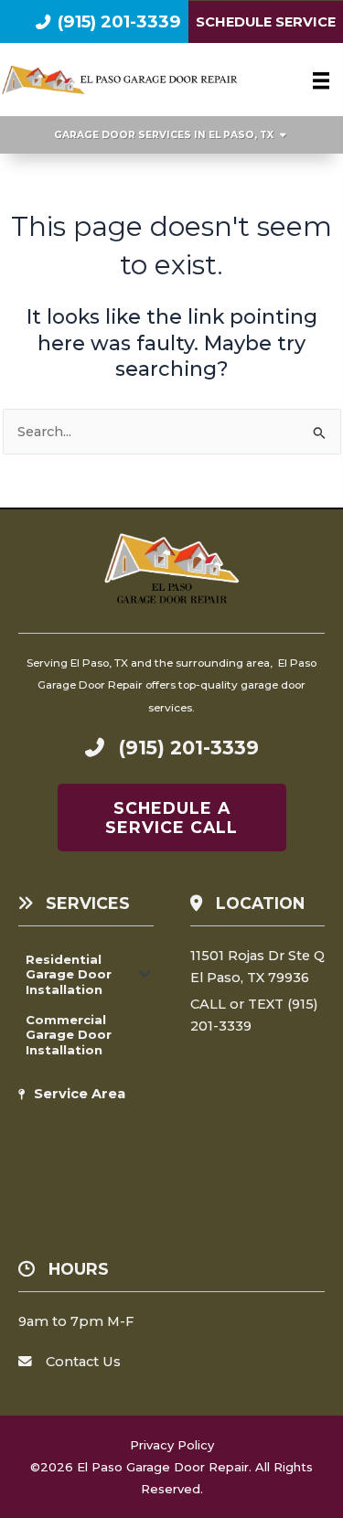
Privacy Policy (172, 1445)
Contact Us (83, 1361)
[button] (144, 974)
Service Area (79, 1093)
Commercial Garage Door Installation (69, 1034)
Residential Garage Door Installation (69, 974)
